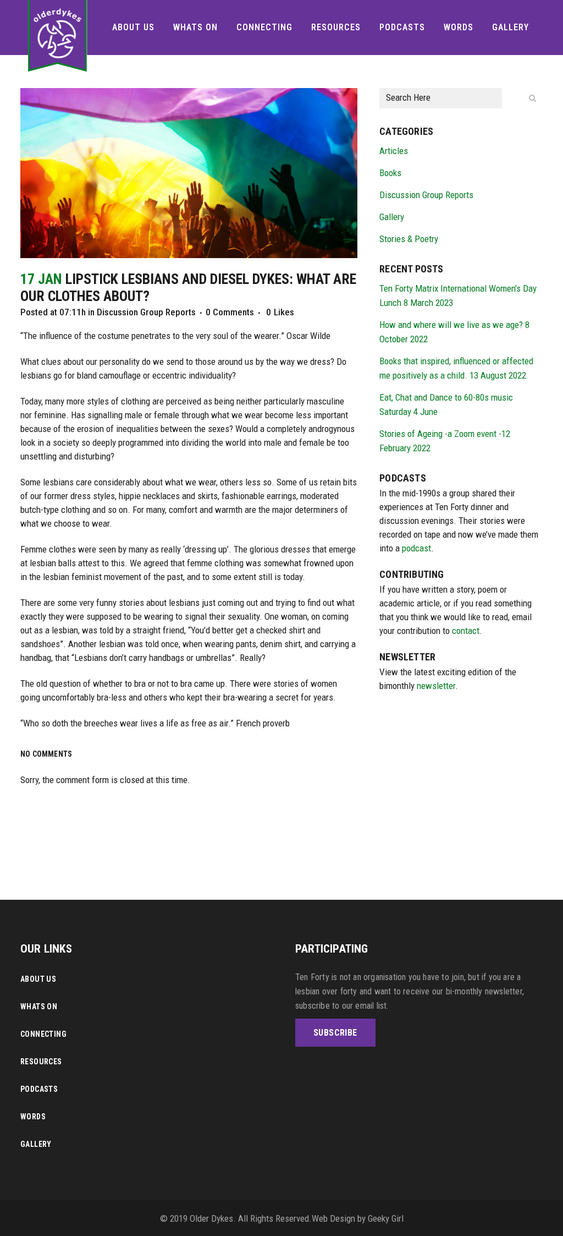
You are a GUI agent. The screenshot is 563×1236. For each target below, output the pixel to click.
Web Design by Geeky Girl (358, 1218)
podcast (416, 548)
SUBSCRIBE (335, 1032)
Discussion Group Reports (146, 312)
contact (465, 630)
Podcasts (39, 1089)
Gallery (391, 216)
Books (390, 172)
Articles (393, 150)
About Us (38, 979)
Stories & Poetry (408, 238)
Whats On (38, 1006)
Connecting (43, 1034)
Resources (41, 1061)
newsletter (436, 685)
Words (33, 1116)
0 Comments (230, 312)
